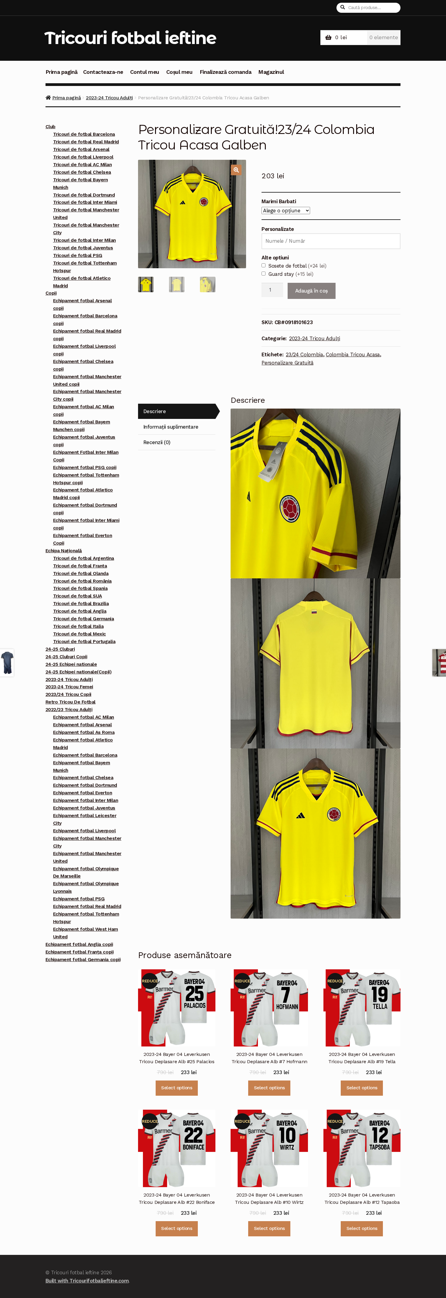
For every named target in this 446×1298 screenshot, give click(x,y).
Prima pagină (62, 72)
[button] (236, 170)
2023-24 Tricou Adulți (109, 98)
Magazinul (271, 72)
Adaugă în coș (311, 291)
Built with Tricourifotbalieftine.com (87, 1281)
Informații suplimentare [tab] (170, 427)
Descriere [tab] (154, 411)
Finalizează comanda (226, 72)
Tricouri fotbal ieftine (130, 37)
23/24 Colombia (304, 354)
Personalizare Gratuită (287, 363)
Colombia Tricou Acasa (353, 354)
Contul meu (144, 72)
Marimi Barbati (279, 201)
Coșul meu (179, 72)
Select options (176, 1088)
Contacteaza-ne (103, 72)
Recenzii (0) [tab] (157, 442)
